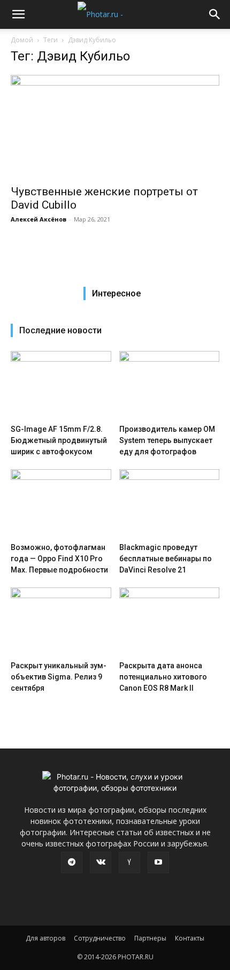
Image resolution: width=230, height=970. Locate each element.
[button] (18, 14)
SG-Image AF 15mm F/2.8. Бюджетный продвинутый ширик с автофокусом (59, 440)
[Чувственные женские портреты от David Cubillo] (115, 126)
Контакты (189, 938)
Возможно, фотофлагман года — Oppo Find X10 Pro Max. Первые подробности (59, 558)
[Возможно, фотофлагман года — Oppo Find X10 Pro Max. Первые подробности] (61, 503)
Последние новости (60, 330)
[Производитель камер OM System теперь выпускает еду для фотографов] (169, 385)
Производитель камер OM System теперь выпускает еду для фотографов (167, 440)
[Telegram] (71, 862)
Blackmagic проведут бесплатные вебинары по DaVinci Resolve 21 (165, 558)
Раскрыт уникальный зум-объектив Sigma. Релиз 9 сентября (58, 676)
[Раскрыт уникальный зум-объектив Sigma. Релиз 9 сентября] (61, 621)
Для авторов (45, 938)
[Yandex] (129, 862)
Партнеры (150, 938)
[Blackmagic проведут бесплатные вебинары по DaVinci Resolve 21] (169, 503)
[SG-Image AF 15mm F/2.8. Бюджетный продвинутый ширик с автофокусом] (61, 385)
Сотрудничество (100, 938)
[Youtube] (158, 862)
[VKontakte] (100, 862)
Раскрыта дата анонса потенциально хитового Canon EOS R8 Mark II (163, 676)
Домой (22, 39)
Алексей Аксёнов (38, 219)
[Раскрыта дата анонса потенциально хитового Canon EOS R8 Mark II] (169, 621)
